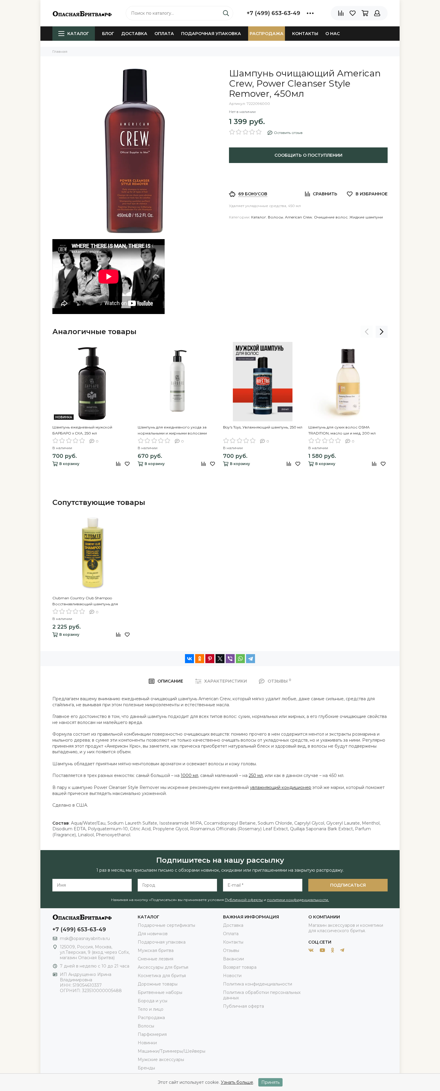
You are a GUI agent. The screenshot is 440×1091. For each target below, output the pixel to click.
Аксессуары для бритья (163, 967)
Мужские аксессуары (161, 1059)
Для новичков (153, 933)
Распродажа (266, 33)
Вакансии (233, 959)
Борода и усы (152, 1001)
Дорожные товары (157, 984)
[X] (220, 658)
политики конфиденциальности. (298, 899)
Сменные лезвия (155, 959)
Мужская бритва (156, 950)
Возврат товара (240, 967)
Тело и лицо (150, 1009)
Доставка (134, 33)
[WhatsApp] (240, 658)
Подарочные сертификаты (166, 925)
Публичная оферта (243, 1006)
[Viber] (230, 658)
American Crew (298, 217)
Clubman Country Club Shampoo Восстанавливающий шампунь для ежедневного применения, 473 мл (85, 601)
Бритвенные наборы (160, 992)
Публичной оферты (244, 899)
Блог (108, 33)
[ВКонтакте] (189, 658)
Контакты (305, 33)
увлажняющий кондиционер (280, 787)
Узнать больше (237, 1082)
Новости (232, 975)
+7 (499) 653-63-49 (273, 13)
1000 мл (189, 775)
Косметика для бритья (162, 975)
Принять (270, 1082)
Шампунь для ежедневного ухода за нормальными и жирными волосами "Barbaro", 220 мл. (172, 430)
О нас (332, 33)
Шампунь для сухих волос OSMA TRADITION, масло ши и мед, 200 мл (342, 430)
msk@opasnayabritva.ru (85, 938)
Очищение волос (331, 217)
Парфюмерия (152, 1034)
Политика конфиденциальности (257, 984)
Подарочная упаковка (211, 33)
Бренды (146, 1068)
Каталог (78, 33)
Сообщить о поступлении (308, 155)
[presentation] (367, 332)
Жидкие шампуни (366, 217)
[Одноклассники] (199, 658)
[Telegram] (250, 658)
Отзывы (231, 950)
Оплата (164, 33)
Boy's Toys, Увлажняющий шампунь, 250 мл (262, 427)
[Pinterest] (209, 658)
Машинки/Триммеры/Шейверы (171, 1051)
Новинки (147, 1042)
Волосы (275, 217)
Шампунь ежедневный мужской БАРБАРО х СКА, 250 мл (82, 430)
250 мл (256, 775)
